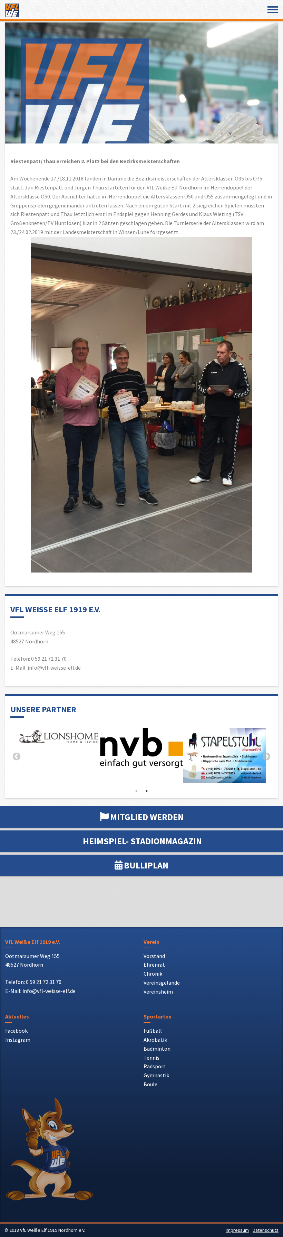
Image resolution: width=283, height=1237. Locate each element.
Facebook (16, 1030)
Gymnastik (156, 1075)
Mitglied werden (147, 816)
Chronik (153, 973)
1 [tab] (136, 791)
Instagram (17, 1039)
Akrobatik (155, 1039)
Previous (16, 756)
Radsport (155, 1066)
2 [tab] (146, 791)
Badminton (157, 1048)
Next (266, 756)
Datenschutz (266, 1230)
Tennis (151, 1057)
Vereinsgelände (162, 982)
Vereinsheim (158, 991)
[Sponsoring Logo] (209, 737)
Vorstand (154, 955)
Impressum (237, 1230)
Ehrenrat (154, 964)
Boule (150, 1084)
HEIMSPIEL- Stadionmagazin (142, 841)
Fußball (153, 1030)
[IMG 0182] (43, 755)
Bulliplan (146, 865)
